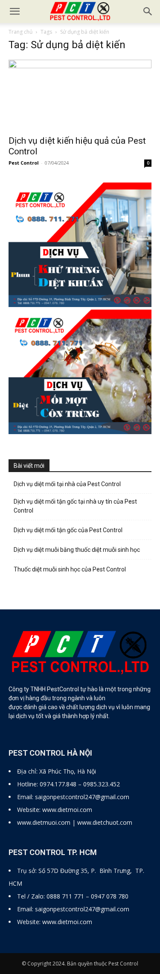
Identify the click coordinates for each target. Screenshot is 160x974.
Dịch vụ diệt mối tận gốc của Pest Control (68, 530)
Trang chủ (20, 31)
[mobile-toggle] (14, 11)
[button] (148, 11)
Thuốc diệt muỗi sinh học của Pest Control (70, 569)
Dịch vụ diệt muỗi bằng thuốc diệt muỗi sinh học (77, 549)
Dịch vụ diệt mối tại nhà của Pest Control (67, 484)
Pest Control (24, 162)
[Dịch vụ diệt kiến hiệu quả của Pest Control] (80, 95)
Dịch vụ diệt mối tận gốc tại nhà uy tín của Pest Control (75, 506)
